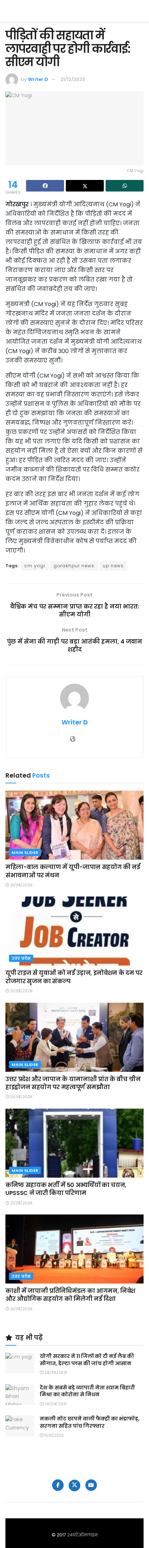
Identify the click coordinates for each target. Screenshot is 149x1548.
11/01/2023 (53, 1435)
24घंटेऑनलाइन (82, 1535)
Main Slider (25, 852)
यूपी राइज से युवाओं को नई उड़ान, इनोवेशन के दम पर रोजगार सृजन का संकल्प (73, 977)
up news (113, 566)
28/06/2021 (55, 1372)
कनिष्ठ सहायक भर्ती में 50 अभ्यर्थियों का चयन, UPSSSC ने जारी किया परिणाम (65, 1189)
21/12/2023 (72, 79)
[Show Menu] (140, 11)
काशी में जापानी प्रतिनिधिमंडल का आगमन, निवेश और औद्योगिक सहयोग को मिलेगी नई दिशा (70, 1295)
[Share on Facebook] (45, 186)
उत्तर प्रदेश (21, 958)
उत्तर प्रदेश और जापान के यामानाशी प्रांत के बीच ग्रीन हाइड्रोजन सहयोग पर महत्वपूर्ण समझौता (73, 1083)
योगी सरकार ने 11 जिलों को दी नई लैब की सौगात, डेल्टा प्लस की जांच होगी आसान (87, 1360)
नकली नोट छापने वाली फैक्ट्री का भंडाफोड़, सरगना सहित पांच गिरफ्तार (90, 1422)
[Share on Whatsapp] (125, 186)
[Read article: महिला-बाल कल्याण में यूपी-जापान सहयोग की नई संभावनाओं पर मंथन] (74, 825)
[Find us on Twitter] (74, 1485)
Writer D (38, 79)
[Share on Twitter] (85, 186)
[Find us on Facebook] (58, 1485)
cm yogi (34, 566)
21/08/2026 (21, 885)
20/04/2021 (55, 1404)
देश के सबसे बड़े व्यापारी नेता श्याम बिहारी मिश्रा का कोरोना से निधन (87, 1391)
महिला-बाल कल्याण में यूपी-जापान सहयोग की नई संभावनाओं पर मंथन (72, 871)
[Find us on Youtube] (91, 1485)
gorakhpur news (74, 566)
